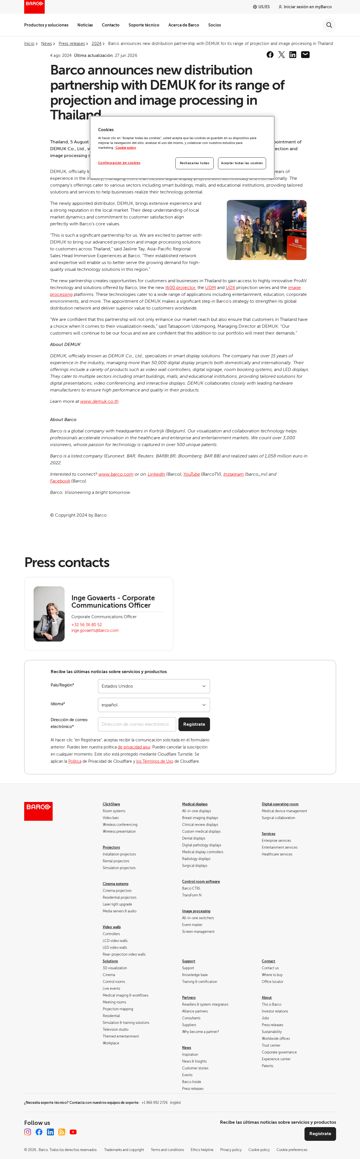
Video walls (112, 927)
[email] (305, 54)
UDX (230, 287)
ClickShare (111, 804)
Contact (268, 961)
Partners (189, 998)
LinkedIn (156, 474)
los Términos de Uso (154, 761)
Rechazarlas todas (194, 163)
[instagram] (27, 1132)
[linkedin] (292, 54)
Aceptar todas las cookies (242, 163)
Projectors (111, 847)
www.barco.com (115, 474)
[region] (182, 147)
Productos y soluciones (46, 25)
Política (74, 761)
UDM (210, 287)
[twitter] (281, 54)
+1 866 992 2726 (161, 1103)
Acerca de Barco (183, 25)
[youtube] (73, 1132)
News (186, 1048)
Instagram (233, 474)
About (267, 998)
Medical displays (194, 804)
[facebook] (270, 54)
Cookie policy (126, 148)
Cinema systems (115, 884)
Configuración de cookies (119, 163)
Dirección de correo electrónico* (69, 723)
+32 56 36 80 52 (86, 625)
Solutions (110, 961)
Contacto (111, 25)
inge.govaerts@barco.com (95, 630)
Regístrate (194, 724)
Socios (214, 25)
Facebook (60, 481)
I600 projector (180, 287)
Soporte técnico (144, 25)
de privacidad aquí (134, 747)
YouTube (191, 474)
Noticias (85, 25)
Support (188, 961)
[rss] (61, 1132)
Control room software (201, 882)
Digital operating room (280, 804)
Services (268, 834)
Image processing (196, 911)
